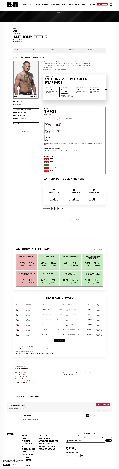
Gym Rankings (28, 449)
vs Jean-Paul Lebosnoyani (47, 353)
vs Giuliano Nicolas (29, 376)
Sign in (107, 410)
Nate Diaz (39, 348)
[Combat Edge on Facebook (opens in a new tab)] (78, 455)
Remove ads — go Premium (59, 13)
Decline (14, 464)
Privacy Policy (45, 444)
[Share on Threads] (55, 208)
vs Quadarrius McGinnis (29, 378)
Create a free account (103, 404)
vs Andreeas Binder (35, 353)
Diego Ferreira (32, 348)
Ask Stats (26, 460)
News (31, 4)
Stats (71, 4)
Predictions (55, 4)
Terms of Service (46, 449)
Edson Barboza (70, 348)
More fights (59, 340)
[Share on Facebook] (59, 208)
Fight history (28, 57)
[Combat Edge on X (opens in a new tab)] (67, 455)
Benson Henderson (31, 314)
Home (25, 4)
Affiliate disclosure (48, 441)
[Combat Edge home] (12, 4)
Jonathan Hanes (19, 380)
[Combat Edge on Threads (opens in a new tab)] (74, 455)
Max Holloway (62, 348)
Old (95, 415)
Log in (92, 4)
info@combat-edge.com (73, 450)
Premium (26, 465)
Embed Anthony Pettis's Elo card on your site (27, 396)
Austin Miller (18, 378)
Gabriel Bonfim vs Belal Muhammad (69, 375)
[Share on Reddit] (62, 208)
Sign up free (102, 4)
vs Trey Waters (19, 353)
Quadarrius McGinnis (20, 382)
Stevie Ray (29, 324)
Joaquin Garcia (18, 375)
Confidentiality (45, 438)
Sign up (109, 440)
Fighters (45, 4)
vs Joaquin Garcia (29, 373)
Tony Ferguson (46, 348)
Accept (6, 464)
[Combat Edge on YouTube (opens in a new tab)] (81, 455)
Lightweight (17, 42)
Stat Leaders (28, 452)
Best (88, 415)
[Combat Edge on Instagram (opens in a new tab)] (71, 455)
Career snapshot (37, 57)
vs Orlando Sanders (29, 375)
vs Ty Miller (26, 353)
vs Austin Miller (31, 382)
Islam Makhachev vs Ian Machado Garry (70, 373)
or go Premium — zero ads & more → (103, 407)
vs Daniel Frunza (29, 380)
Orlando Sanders (19, 373)
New (91, 415)
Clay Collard (24, 348)
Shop (77, 4)
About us (42, 435)
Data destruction (46, 446)
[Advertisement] (59, 18)
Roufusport (26, 124)
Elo (43, 57)
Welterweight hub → (22, 368)
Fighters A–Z (28, 444)
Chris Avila (28, 309)
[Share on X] (52, 208)
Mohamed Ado (18, 377)
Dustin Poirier (54, 348)
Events (37, 4)
